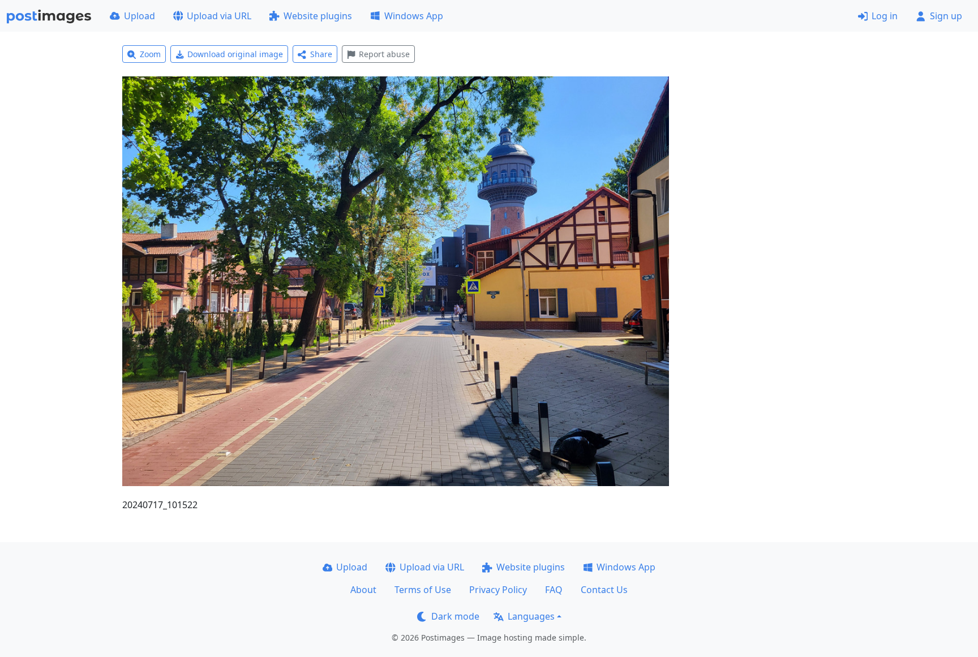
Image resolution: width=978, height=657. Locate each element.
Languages (531, 616)
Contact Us (604, 589)
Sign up (946, 16)
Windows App (413, 16)
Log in (885, 16)
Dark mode (455, 616)
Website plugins (318, 16)
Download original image (235, 54)
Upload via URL (219, 16)
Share (321, 54)
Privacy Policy (498, 589)
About (363, 589)
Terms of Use (422, 589)
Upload (139, 16)
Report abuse (384, 54)
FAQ (554, 589)
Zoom (150, 54)
